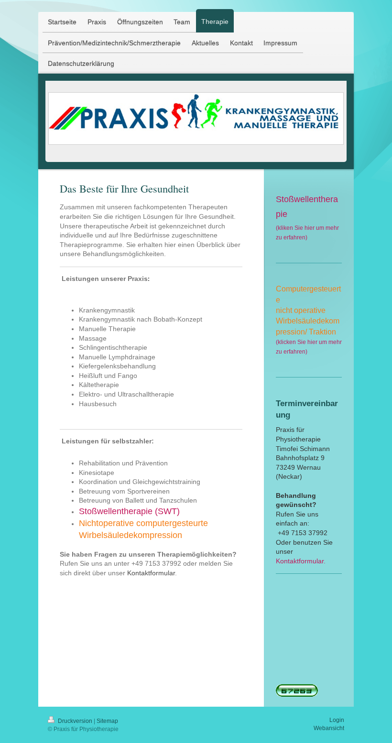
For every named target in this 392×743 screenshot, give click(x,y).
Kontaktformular (151, 573)
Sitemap (107, 721)
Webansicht (329, 728)
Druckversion (75, 721)
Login (336, 720)
